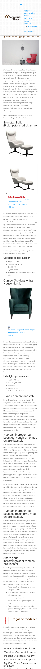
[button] (20, 649)
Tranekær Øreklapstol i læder (20, 652)
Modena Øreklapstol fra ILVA (19, 655)
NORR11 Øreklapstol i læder (20, 648)
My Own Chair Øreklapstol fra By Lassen (20, 664)
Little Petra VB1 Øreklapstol (19, 659)
